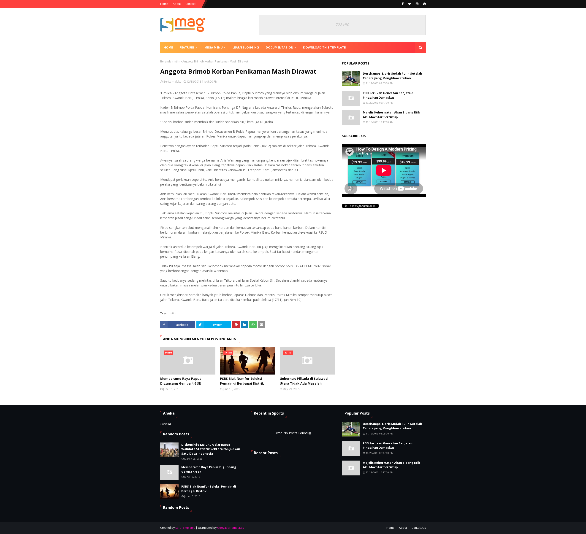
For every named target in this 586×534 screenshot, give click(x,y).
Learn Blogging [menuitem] (246, 47)
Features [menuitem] (187, 47)
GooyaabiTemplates (230, 528)
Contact (190, 4)
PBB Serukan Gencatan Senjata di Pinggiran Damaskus (388, 95)
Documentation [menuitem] (279, 47)
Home (164, 4)
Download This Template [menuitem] (324, 47)
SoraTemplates (185, 528)
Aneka (166, 424)
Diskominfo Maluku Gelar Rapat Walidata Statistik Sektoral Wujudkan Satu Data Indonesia (210, 449)
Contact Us (419, 528)
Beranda (165, 61)
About (177, 4)
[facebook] (403, 4)
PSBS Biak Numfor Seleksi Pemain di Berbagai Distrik (242, 381)
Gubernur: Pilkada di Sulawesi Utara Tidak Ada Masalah (304, 381)
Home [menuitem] (168, 47)
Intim (177, 61)
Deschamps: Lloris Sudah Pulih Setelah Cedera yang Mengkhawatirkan (392, 75)
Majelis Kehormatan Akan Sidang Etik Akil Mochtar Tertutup (391, 114)
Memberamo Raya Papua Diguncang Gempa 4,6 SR (180, 381)
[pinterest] (424, 4)
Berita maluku (172, 82)
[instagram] (417, 4)
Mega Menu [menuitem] (213, 47)
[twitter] (409, 4)
